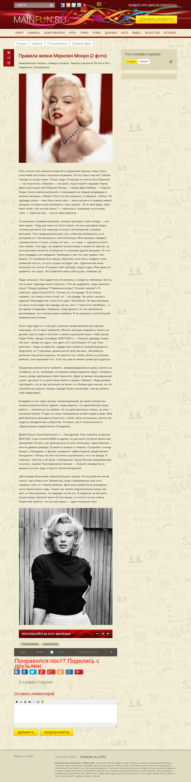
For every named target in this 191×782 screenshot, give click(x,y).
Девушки (111, 32)
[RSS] (68, 6)
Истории (170, 32)
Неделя (144, 61)
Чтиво (97, 32)
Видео (136, 32)
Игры (72, 32)
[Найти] (51, 5)
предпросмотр (56, 732)
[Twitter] (73, 6)
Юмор (19, 32)
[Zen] (84, 6)
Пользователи (57, 43)
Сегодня (131, 61)
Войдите (135, 5)
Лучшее (21, 43)
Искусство (152, 32)
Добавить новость (156, 19)
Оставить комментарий (34, 694)
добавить (26, 732)
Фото (124, 32)
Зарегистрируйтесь (162, 5)
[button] (17, 702)
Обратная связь (65, 757)
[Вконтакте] (79, 6)
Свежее (37, 43)
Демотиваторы (54, 32)
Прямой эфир (81, 43)
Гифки (84, 32)
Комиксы (34, 32)
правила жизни (51, 644)
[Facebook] (63, 6)
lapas (61, 652)
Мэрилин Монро (30, 644)
